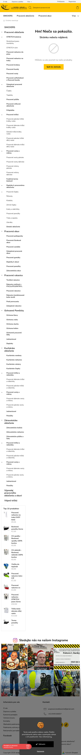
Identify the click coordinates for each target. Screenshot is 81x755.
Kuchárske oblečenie (8, 349)
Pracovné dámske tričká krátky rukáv (14, 126)
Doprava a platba (16, 2)
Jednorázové (10, 339)
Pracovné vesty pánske (14, 157)
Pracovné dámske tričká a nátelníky (14, 380)
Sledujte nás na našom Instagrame (42, 640)
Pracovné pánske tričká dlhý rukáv (14, 139)
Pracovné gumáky (12, 257)
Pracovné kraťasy (12, 65)
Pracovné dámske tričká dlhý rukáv (14, 145)
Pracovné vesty (11, 73)
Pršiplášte (10, 110)
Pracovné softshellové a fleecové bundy (14, 79)
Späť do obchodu (53, 67)
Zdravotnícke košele (13, 428)
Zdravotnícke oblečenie (10, 422)
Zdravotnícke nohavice (14, 432)
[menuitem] (7, 15)
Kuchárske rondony (13, 355)
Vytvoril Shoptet (70, 753)
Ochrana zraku (11, 319)
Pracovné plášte (12, 99)
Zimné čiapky (10, 205)
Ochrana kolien (11, 328)
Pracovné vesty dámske (14, 162)
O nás (4, 2)
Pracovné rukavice (12, 275)
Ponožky (9, 416)
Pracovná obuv (10, 231)
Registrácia (71, 2)
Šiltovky (9, 196)
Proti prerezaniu (12, 301)
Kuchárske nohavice (13, 360)
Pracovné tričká (12, 114)
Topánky (9, 95)
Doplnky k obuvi (12, 262)
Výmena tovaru (8, 718)
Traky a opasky (11, 218)
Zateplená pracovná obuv (13, 252)
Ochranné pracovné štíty (13, 334)
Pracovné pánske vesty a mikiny (14, 406)
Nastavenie (39, 751)
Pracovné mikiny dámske (12, 173)
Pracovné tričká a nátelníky (12, 374)
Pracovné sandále (12, 247)
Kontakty (5, 721)
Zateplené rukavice (13, 306)
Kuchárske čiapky (12, 368)
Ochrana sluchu (12, 324)
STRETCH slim (11, 48)
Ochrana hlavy (11, 315)
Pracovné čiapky (12, 192)
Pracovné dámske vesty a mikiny (14, 399)
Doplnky (9, 343)
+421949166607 (54, 714)
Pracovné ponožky (12, 213)
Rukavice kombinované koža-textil (15, 296)
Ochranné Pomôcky (13, 310)
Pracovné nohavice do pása (14, 53)
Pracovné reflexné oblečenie (13, 105)
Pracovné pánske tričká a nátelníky (14, 387)
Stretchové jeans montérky (12, 42)
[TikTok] (65, 724)
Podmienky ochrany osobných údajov (16, 727)
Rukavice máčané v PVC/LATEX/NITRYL (14, 285)
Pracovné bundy (12, 69)
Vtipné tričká (9, 500)
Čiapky (8, 91)
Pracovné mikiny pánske (12, 167)
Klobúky (9, 200)
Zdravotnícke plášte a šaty (14, 437)
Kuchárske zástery (13, 364)
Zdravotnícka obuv (13, 271)
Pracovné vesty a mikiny (12, 152)
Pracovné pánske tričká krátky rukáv (14, 120)
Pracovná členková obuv (13, 241)
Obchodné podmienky (10, 724)
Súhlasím (41, 744)
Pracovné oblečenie (13, 32)
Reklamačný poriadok (10, 730)
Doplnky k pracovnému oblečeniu (15, 186)
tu (50, 737)
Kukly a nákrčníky (12, 209)
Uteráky (9, 222)
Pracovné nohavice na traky (14, 59)
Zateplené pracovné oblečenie (13, 85)
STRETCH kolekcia (13, 37)
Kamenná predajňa (9, 715)
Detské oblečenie (12, 227)
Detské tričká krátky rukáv (13, 133)
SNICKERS (8, 27)
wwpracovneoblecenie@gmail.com (60, 709)
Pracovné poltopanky (14, 236)
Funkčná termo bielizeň (11, 180)
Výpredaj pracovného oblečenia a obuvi (12, 493)
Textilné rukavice (12, 280)
